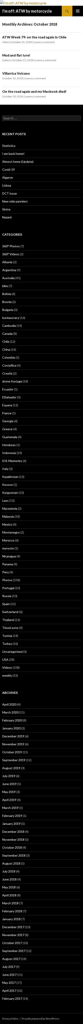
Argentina (9, 270)
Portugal (8, 588)
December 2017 (13, 927)
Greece (7, 429)
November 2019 (13, 744)
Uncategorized (12, 651)
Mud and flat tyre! (16, 55)
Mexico (7, 524)
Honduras (9, 445)
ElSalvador (9, 397)
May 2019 (9, 792)
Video (5, 42)
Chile (5, 341)
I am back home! (13, 153)
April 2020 (9, 704)
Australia (8, 278)
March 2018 (10, 903)
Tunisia (7, 636)
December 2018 (13, 831)
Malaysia (8, 516)
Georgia (7, 421)
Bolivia (6, 294)
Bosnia (7, 302)
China (6, 349)
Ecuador (8, 389)
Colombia (8, 357)
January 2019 (11, 823)
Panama (7, 564)
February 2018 (12, 911)
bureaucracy (10, 318)
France (7, 413)
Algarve (7, 177)
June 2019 (9, 784)
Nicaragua (9, 556)
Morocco (8, 540)
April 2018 (9, 895)
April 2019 (9, 800)
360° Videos (10, 254)
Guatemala (9, 437)
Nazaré (7, 217)
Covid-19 (8, 169)
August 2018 (11, 863)
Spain (6, 604)
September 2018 (13, 855)
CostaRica (9, 365)
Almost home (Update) (17, 161)
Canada (7, 333)
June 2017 (9, 975)
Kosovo (7, 484)
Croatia (7, 373)
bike (5, 286)
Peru (5, 572)
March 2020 (10, 712)
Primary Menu (77, 11)
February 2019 (12, 816)
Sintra (6, 209)
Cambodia (9, 325)
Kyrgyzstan (10, 492)
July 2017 (8, 967)
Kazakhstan (10, 477)
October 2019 (12, 752)
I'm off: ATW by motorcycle (27, 11)
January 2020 (11, 728)
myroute (8, 548)
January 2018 (11, 919)
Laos (5, 500)
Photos (7, 580)
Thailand (8, 620)
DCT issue (9, 193)
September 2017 (13, 951)
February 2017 (12, 998)
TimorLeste (10, 628)
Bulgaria (7, 310)
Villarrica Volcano (16, 73)
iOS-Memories (12, 461)
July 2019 (8, 776)
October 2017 (12, 943)
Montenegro (11, 532)
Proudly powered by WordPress (40, 1018)
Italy (5, 469)
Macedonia (9, 508)
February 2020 (12, 720)
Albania (7, 262)
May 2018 (9, 887)
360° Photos (11, 246)
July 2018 (8, 871)
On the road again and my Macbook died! (34, 91)
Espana (7, 405)
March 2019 (10, 808)
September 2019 (13, 760)
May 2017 (9, 982)
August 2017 (11, 959)
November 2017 (13, 935)
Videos (7, 667)
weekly (7, 675)
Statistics (8, 146)
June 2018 (9, 879)
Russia (6, 596)
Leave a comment (44, 42)
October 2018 (12, 847)
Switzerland (10, 612)
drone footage (12, 381)
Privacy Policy (10, 1018)
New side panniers (15, 201)
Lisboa (6, 185)
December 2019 (13, 736)
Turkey (7, 643)
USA (5, 659)
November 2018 (13, 839)
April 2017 (9, 990)
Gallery (6, 60)
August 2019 (11, 768)
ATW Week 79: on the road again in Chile (34, 37)
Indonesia (9, 453)
